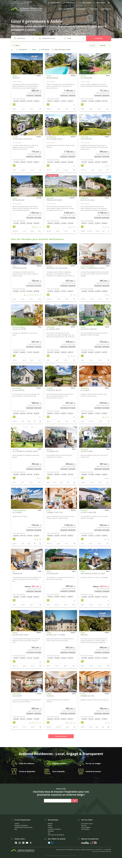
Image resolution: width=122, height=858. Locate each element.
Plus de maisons (61, 733)
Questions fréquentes (21, 822)
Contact (17, 820)
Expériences (106, 9)
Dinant (50, 822)
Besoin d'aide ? (55, 3)
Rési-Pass (84, 822)
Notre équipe (85, 826)
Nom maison (100, 3)
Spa (49, 830)
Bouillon (50, 820)
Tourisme (94, 9)
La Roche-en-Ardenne (54, 826)
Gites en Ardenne (66, 9)
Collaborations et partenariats (24, 824)
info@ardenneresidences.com (88, 846)
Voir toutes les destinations (56, 832)
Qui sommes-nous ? (87, 820)
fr (109, 3)
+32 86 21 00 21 (17, 2)
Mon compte (86, 3)
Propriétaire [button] (70, 3)
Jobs (16, 826)
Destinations (81, 9)
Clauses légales (85, 824)
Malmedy (50, 828)
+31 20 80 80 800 (27, 2)
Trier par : (93, 45)
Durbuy (50, 824)
